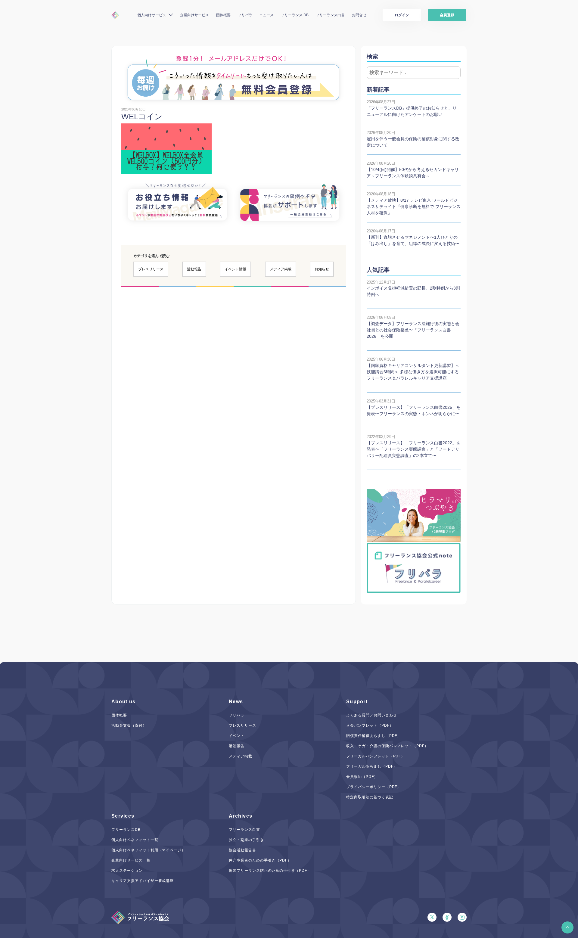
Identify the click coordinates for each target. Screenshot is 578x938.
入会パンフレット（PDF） (369, 725)
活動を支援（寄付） (129, 725)
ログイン (402, 15)
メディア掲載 (280, 269)
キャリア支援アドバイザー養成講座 (142, 881)
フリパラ (245, 15)
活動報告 (194, 269)
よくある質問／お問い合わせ (371, 715)
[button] (567, 927)
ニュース (266, 15)
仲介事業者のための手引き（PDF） (260, 860)
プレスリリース (150, 269)
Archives (240, 815)
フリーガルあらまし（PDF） (371, 766)
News (236, 701)
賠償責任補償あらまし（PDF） (373, 736)
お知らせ (322, 269)
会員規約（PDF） (362, 777)
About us (123, 701)
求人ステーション (127, 870)
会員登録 (447, 15)
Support (357, 701)
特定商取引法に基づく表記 (369, 797)
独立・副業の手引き (246, 840)
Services (122, 815)
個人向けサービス (151, 15)
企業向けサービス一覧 (131, 860)
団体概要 (223, 15)
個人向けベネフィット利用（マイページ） (148, 850)
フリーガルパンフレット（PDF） (375, 756)
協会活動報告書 (242, 850)
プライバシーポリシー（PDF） (373, 787)
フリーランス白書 (330, 15)
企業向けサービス (194, 15)
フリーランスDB (126, 830)
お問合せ (359, 15)
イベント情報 (235, 269)
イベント (236, 736)
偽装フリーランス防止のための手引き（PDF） (270, 870)
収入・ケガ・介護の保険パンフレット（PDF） (387, 746)
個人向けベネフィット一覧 (134, 840)
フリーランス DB (295, 15)
